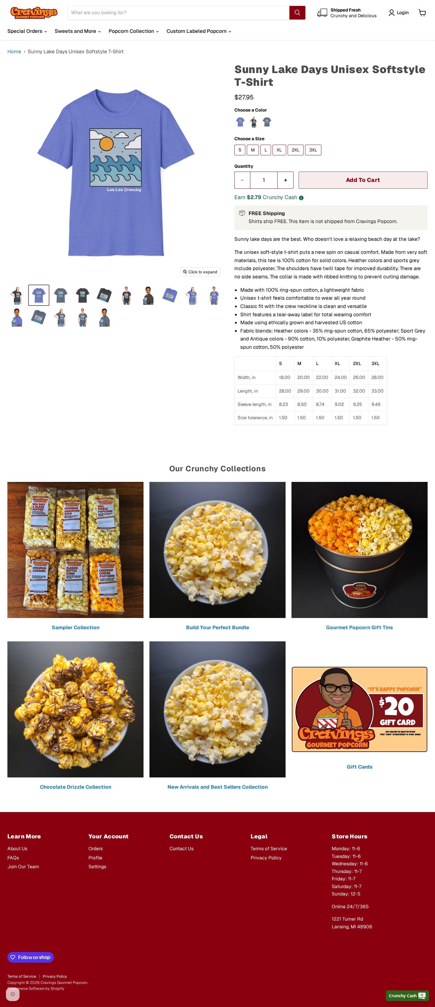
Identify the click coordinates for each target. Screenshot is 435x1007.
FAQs (13, 858)
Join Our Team (23, 867)
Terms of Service (269, 848)
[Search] (297, 13)
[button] (17, 295)
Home (14, 52)
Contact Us (182, 848)
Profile (95, 858)
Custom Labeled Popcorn (197, 31)
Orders (95, 848)
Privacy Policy (266, 858)
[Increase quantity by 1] (286, 180)
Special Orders (25, 31)
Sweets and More (76, 31)
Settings (97, 867)
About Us (17, 848)
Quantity (243, 166)
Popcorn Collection (132, 31)
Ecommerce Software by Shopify (35, 988)
